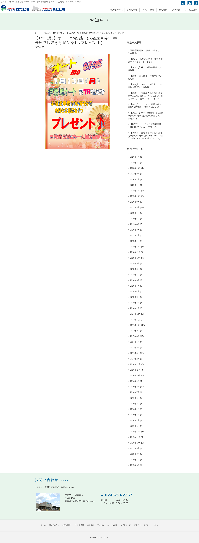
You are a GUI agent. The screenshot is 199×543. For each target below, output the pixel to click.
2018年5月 (135, 286)
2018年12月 (135, 246)
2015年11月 (135, 437)
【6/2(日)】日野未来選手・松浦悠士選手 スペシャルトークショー (145, 60)
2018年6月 (135, 280)
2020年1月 (135, 185)
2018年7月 (135, 274)
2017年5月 (135, 347)
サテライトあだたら (102, 537)
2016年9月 (135, 381)
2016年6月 (135, 398)
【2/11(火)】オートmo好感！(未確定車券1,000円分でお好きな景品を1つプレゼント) (145, 116)
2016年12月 (135, 364)
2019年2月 (135, 235)
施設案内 (163, 10)
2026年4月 (135, 157)
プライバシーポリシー (142, 525)
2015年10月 (135, 443)
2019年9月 (135, 202)
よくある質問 (191, 10)
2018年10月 (135, 258)
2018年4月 (135, 291)
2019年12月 (135, 190)
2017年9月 (135, 330)
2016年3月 (135, 414)
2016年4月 (135, 409)
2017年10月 (135, 325)
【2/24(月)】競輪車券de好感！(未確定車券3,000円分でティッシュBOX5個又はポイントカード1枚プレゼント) (145, 96)
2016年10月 (135, 375)
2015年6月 (135, 465)
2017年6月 (135, 342)
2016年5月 (135, 403)
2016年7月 (135, 392)
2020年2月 (135, 179)
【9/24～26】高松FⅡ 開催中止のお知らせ (145, 77)
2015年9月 (135, 448)
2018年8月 (135, 269)
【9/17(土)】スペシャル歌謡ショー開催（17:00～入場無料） (145, 85)
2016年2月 (135, 420)
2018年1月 (135, 308)
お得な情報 (132, 10)
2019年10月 (135, 196)
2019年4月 (135, 224)
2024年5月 (135, 162)
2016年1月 (135, 426)
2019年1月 (135, 241)
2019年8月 (135, 207)
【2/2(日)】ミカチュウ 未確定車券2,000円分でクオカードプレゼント (144, 125)
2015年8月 (135, 454)
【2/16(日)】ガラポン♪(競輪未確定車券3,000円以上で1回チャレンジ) (144, 105)
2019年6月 (135, 218)
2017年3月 (135, 353)
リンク (156, 525)
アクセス (176, 10)
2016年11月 (135, 370)
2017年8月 (135, 336)
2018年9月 (135, 263)
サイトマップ (125, 525)
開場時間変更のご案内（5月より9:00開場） (144, 51)
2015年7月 (135, 459)
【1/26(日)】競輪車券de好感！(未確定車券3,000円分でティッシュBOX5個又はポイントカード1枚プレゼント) (145, 136)
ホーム (37, 33)
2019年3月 (135, 230)
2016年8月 (135, 387)
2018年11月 (135, 252)
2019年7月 (135, 213)
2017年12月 (135, 314)
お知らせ (46, 33)
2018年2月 (135, 303)
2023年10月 (135, 168)
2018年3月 (135, 297)
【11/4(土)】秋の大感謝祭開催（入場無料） (144, 68)
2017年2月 (135, 359)
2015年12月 (135, 431)
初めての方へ (116, 10)
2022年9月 (135, 174)
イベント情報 (148, 10)
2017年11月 (135, 319)
